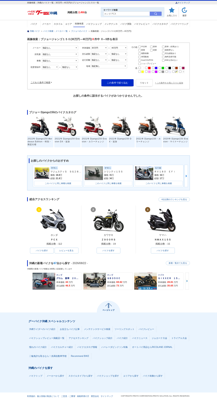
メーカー (46, 24)
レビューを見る (66, 250)
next (186, 176)
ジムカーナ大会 (159, 338)
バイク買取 (126, 24)
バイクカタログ (160, 24)
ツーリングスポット (124, 329)
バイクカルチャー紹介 (62, 347)
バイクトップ (35, 376)
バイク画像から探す (153, 376)
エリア (68, 24)
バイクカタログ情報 (87, 347)
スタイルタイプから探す (80, 376)
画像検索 (79, 23)
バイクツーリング (179, 24)
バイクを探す (42, 250)
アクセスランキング (78, 338)
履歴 (184, 15)
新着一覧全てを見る (178, 263)
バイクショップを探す (108, 376)
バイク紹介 (122, 338)
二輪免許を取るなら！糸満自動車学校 (48, 356)
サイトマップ (184, 3)
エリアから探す (131, 376)
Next (187, 281)
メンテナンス (111, 24)
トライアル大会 (179, 338)
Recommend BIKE (80, 356)
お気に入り (172, 15)
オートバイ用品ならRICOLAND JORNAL (152, 347)
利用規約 (31, 396)
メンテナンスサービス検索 (97, 329)
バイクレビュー (142, 24)
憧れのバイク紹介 (38, 347)
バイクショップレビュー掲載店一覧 (46, 338)
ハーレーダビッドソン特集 (114, 347)
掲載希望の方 (83, 396)
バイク (34, 24)
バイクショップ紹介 (103, 338)
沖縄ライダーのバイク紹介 (42, 329)
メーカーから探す (55, 376)
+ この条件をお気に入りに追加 (169, 83)
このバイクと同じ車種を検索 (58, 183)
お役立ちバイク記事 (70, 329)
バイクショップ (94, 24)
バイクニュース (139, 338)
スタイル (58, 24)
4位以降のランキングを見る (174, 199)
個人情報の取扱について (48, 396)
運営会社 (95, 396)
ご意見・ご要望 (68, 396)
